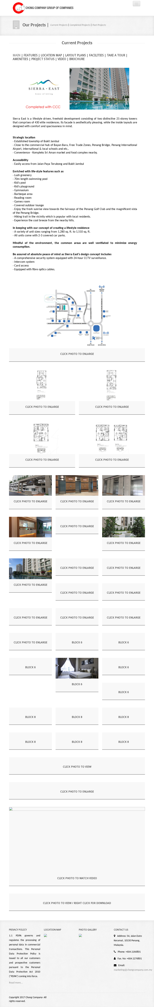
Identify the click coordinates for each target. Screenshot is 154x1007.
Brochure (77, 59)
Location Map (51, 55)
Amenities (20, 59)
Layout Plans (75, 55)
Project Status (42, 59)
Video (62, 59)
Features (31, 55)
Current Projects (58, 25)
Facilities (96, 55)
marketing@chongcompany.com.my (133, 970)
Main (16, 55)
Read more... (16, 982)
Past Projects (99, 25)
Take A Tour (116, 55)
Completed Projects (80, 25)
